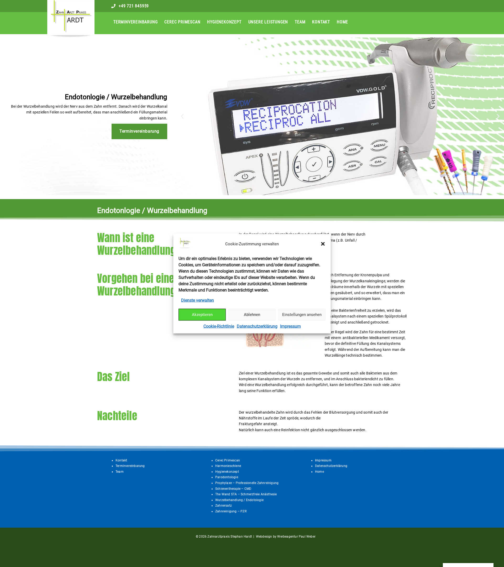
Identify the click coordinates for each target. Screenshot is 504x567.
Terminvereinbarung (135, 21)
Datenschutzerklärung (257, 326)
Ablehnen (252, 314)
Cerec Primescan (182, 21)
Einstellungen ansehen (302, 314)
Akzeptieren (202, 314)
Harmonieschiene (228, 466)
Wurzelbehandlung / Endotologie (239, 500)
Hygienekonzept (224, 21)
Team (300, 21)
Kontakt (321, 21)
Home (342, 21)
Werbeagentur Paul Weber (296, 536)
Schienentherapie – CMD (233, 489)
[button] (323, 244)
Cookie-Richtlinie (218, 326)
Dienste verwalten (197, 300)
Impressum (290, 326)
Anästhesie (269, 494)
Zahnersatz (223, 505)
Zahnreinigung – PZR (230, 511)
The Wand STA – (228, 494)
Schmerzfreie (251, 494)
